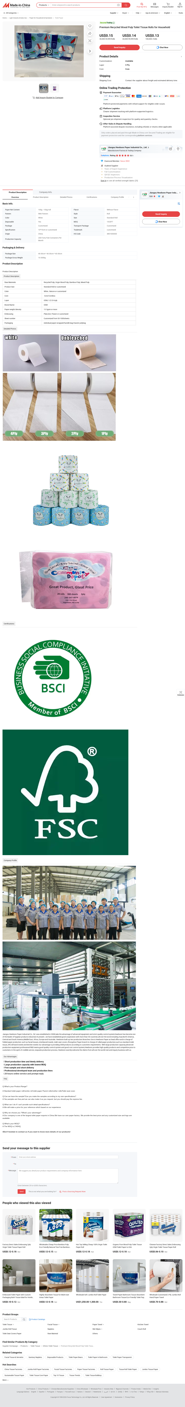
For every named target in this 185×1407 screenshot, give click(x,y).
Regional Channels (122, 1389)
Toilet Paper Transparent (122, 1357)
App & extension (151, 13)
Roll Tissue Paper (107, 1369)
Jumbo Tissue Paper (150, 1369)
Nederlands (97, 1392)
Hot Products (30, 1389)
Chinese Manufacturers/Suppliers (62, 1389)
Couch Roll (142, 1329)
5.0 (151, 196)
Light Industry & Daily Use (18, 18)
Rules (181, 13)
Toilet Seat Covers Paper (12, 1333)
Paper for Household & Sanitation (40, 18)
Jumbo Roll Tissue (10, 1329)
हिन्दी (126, 1392)
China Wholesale (82, 1389)
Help (137, 13)
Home (5, 18)
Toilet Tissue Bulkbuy (93, 1375)
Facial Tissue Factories (63, 1369)
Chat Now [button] (164, 47)
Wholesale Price (96, 1389)
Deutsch (88, 1392)
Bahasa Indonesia (162, 1392)
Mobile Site (147, 1389)
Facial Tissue (53, 1324)
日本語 (120, 1392)
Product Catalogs (38, 1319)
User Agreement (106, 1397)
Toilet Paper (59, 18)
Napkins (51, 1329)
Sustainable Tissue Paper (14, 1375)
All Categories (11, 13)
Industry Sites (108, 1389)
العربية (106, 1392)
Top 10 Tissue (58, 1375)
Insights (156, 1389)
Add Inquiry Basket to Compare (49, 97)
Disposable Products (55, 1357)
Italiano (80, 1392)
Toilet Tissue (7, 1324)
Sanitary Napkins (35, 1357)
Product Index (136, 1389)
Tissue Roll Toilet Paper (128, 1369)
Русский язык (70, 1392)
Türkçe (141, 1392)
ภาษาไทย (133, 1392)
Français (60, 1392)
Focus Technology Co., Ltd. (76, 1397)
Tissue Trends (74, 1375)
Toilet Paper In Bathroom (97, 1357)
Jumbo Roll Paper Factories (38, 1369)
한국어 (113, 1392)
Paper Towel (97, 1324)
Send (22, 1191)
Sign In (103, 180)
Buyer (124, 13)
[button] (129, 197)
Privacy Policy (130, 1397)
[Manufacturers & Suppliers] (16, 5)
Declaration (118, 1397)
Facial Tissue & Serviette (14, 1357)
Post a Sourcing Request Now (72, 1191)
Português (50, 1392)
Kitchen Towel (143, 1324)
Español (41, 1392)
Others (95, 1333)
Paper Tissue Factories (86, 1369)
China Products (43, 1389)
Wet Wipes (96, 1329)
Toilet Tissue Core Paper (38, 1375)
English (33, 1392)
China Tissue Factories (13, 1369)
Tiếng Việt (150, 1392)
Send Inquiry (119, 47)
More (5, 1380)
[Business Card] (179, 203)
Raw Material (53, 1333)
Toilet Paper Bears (76, 1357)
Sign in (179, 6)
